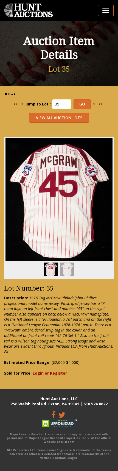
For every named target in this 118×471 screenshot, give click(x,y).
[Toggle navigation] (106, 10)
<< (15, 104)
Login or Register (50, 373)
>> (101, 104)
